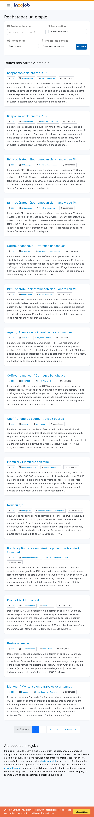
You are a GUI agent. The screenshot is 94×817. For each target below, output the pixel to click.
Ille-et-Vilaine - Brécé (46, 381)
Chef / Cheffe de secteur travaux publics (35, 418)
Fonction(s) (17, 40)
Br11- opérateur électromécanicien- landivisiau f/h (42, 159)
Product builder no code (24, 600)
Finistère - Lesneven (46, 208)
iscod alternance (28, 606)
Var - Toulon (40, 424)
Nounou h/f (15, 505)
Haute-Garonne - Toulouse (46, 692)
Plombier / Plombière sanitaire (28, 462)
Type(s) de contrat (56, 40)
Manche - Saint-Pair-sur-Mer (49, 251)
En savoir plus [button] (47, 813)
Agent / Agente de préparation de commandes (40, 332)
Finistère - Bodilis (45, 294)
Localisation (58, 26)
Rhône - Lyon (47, 606)
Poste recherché (20, 26)
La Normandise (27, 78)
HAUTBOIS (25, 338)
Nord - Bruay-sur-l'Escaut (57, 558)
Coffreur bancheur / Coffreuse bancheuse (36, 246)
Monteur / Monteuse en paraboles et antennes (39, 686)
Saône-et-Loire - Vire (49, 122)
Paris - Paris (46, 649)
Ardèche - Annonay (51, 467)
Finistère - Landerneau (47, 165)
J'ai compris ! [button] (82, 812)
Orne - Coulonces (47, 78)
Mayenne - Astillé (43, 338)
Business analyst (19, 643)
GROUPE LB (25, 251)
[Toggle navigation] (8, 5)
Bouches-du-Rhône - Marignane (50, 510)
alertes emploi (48, 761)
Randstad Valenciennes (30, 558)
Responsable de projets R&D (27, 73)
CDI (12, 78)
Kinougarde (26, 510)
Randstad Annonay (29, 467)
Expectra (24, 424)
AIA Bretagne (26, 165)
